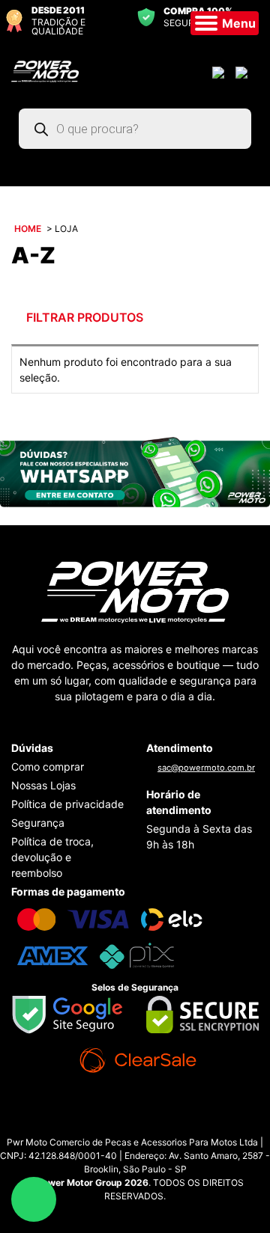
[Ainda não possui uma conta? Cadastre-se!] (243, 71)
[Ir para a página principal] (45, 70)
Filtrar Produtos (83, 317)
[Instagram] (120, 1123)
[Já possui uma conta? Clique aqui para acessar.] (220, 71)
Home (27, 228)
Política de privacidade (67, 804)
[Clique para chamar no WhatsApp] (135, 470)
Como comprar (47, 766)
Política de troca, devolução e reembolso (52, 857)
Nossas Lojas (43, 785)
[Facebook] (149, 1123)
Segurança (37, 822)
